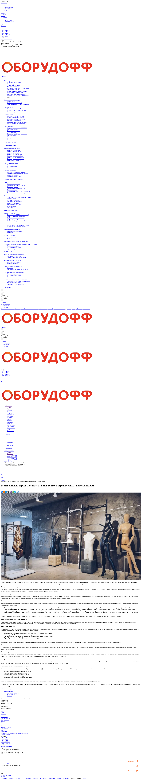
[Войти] (1, 379)
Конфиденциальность (7, 775)
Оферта (3, 776)
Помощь (3, 723)
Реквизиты (4, 731)
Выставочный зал (9, 7)
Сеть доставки (8, 8)
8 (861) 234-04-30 (5, 34)
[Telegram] (18, 492)
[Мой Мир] (6, 492)
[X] (8, 492)
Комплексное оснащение (8, 309)
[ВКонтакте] (2, 492)
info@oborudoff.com (6, 39)
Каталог (3, 711)
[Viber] (11, 492)
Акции (2, 712)
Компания (3, 714)
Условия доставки (6, 727)
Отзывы (6, 10)
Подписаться (4, 706)
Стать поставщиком (9, 21)
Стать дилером (8, 20)
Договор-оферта (5, 734)
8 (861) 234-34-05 (5, 33)
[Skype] (15, 492)
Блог (2, 730)
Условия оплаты (5, 725)
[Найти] (2, 300)
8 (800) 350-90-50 (5, 36)
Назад (9, 407)
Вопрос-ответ (4, 728)
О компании (7, 5)
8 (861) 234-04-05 (5, 30)
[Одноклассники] (4, 492)
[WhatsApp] (13, 492)
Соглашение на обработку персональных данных (14, 733)
